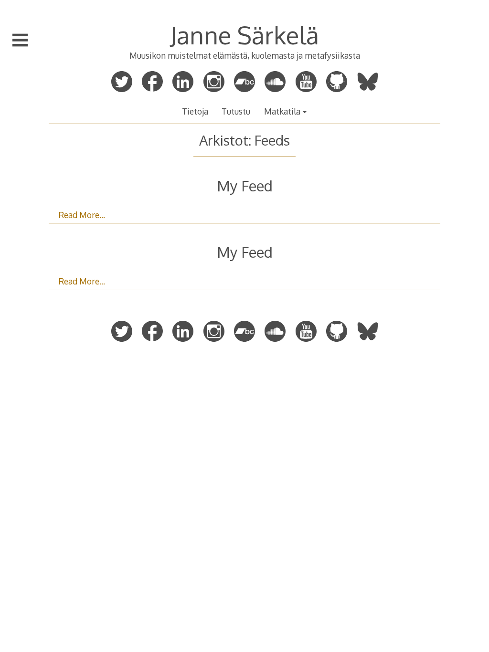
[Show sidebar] (20, 40)
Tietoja (195, 111)
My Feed (245, 185)
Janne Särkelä (244, 35)
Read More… (81, 215)
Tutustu (236, 111)
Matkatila (282, 111)
